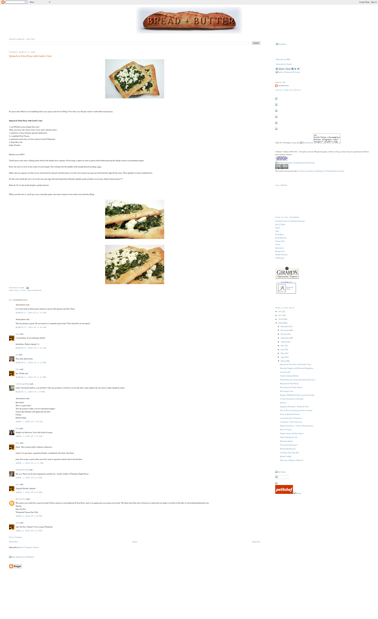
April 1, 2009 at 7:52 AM (29, 436)
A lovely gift (285, 372)
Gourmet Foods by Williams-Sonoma (290, 221)
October (284, 334)
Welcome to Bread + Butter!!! (291, 460)
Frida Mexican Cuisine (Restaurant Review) (297, 379)
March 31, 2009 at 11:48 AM (31, 327)
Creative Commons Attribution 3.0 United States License (321, 171)
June (283, 349)
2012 (280, 311)
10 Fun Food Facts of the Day (292, 398)
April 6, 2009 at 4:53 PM (29, 530)
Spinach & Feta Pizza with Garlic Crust (30, 56)
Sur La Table (280, 224)
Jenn (17, 334)
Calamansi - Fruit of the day (291, 421)
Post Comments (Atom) (29, 547)
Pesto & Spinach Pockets (290, 414)
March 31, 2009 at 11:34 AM (31, 312)
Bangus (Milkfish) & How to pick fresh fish (297, 395)
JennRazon (283, 85)
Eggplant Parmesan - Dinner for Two (294, 406)
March (283, 361)
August (284, 341)
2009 (280, 323)
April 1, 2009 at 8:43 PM (29, 477)
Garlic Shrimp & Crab (288, 437)
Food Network (281, 237)
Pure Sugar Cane (286, 391)
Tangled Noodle (22, 469)
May (283, 353)
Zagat (277, 227)
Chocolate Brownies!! (289, 445)
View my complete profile (288, 90)
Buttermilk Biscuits (288, 448)
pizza (23, 290)
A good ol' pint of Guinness (291, 418)
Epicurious (279, 247)
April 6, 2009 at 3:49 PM (29, 516)
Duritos (283, 402)
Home (135, 541)
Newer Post (13, 541)
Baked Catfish (285, 456)
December (285, 326)
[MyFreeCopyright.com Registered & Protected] (295, 162)
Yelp (277, 231)
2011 (280, 315)
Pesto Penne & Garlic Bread (291, 387)
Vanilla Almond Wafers (289, 375)
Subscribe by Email (284, 64)
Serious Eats (280, 241)
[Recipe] (297, 493)
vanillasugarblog (22, 383)
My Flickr (289, 288)
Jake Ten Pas (21, 499)
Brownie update (286, 441)
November (285, 330)
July (283, 345)
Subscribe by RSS (283, 59)
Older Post (256, 541)
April (283, 357)
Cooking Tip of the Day (289, 452)
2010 (280, 319)
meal (17, 290)
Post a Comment (15, 537)
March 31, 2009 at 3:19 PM (30, 391)
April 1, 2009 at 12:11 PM (30, 463)
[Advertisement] (189, 598)
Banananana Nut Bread (289, 383)
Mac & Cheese (286, 429)
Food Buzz (279, 234)
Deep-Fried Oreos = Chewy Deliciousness (296, 425)
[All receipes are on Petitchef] (284, 493)
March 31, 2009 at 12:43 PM (31, 377)
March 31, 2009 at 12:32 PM (31, 362)
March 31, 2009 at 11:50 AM (31, 348)
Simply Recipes (281, 254)
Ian (17, 354)
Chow (277, 244)
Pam (17, 428)
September (285, 338)
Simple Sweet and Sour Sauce (292, 433)
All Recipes (280, 258)
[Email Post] (27, 288)
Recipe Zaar (280, 251)
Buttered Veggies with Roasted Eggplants (296, 368)
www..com (286, 282)
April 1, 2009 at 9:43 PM (29, 492)
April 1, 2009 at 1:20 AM (29, 421)
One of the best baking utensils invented (296, 410)
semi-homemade (34, 290)
